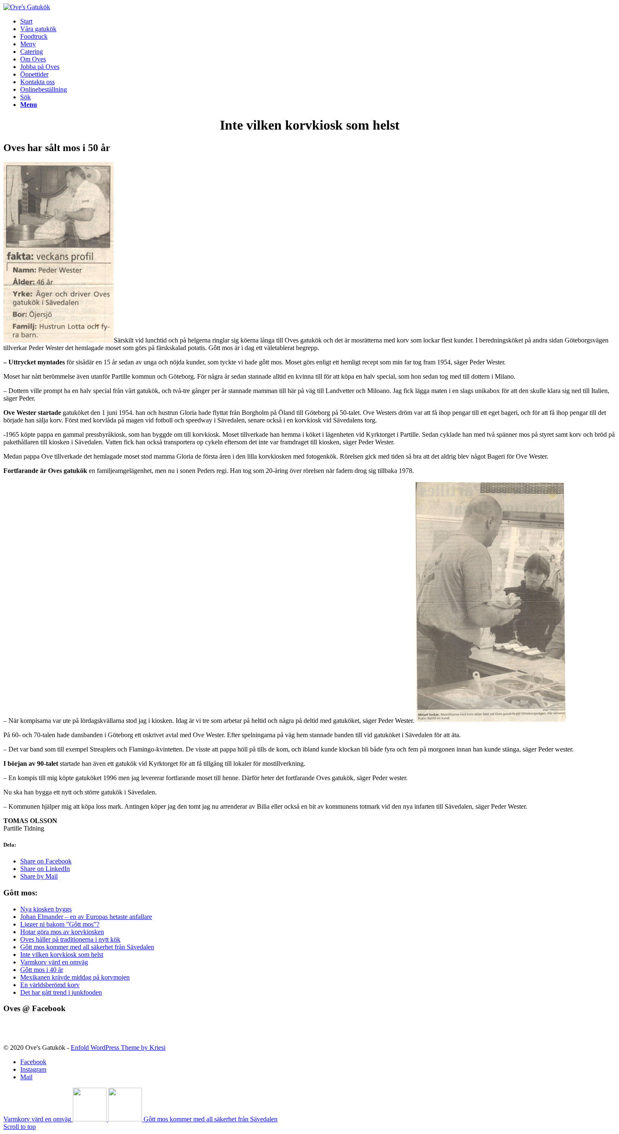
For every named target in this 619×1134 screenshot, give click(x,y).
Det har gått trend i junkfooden (61, 992)
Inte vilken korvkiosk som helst (61, 954)
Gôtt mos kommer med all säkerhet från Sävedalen (87, 947)
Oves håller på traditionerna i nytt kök (70, 939)
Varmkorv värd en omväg (54, 962)
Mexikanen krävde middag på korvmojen (75, 977)
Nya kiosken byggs (46, 909)
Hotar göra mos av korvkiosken (62, 931)
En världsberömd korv (50, 984)
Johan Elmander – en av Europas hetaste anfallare (86, 916)
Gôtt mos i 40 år (41, 969)
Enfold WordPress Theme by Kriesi (118, 1047)
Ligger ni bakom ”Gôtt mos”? (59, 924)
